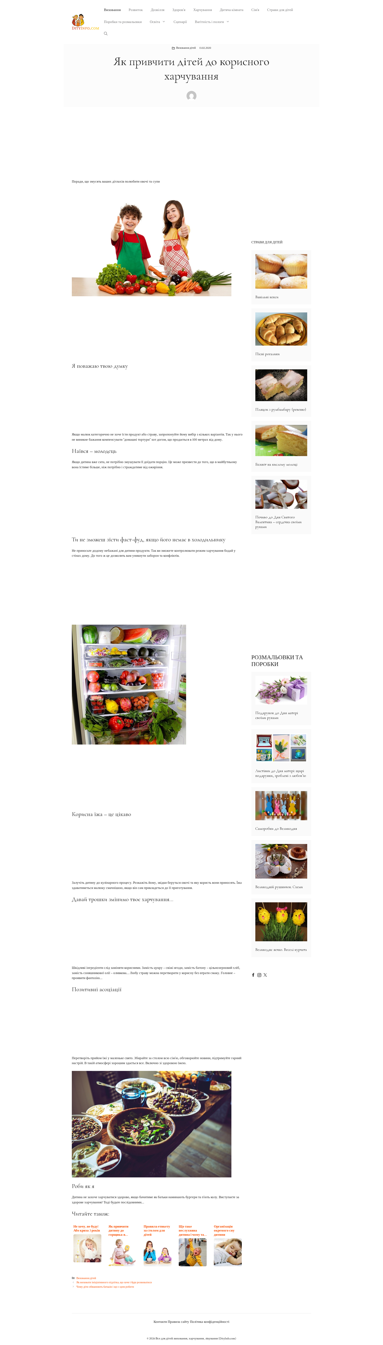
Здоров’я (178, 10)
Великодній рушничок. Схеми (279, 887)
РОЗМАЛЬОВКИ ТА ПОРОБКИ (277, 661)
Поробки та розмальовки (123, 22)
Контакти (160, 1322)
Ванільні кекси (266, 297)
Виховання (112, 10)
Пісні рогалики (267, 354)
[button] (106, 34)
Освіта (155, 22)
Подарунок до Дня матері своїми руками (276, 715)
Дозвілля (157, 10)
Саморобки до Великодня (276, 828)
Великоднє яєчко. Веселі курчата (281, 949)
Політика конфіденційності (209, 1322)
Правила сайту (178, 1322)
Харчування (202, 10)
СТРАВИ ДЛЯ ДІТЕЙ (266, 242)
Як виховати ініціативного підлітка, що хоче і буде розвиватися (114, 1282)
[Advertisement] (157, 150)
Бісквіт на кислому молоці (276, 464)
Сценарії (180, 22)
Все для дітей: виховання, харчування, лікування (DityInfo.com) (196, 1338)
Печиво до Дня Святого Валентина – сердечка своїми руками (278, 522)
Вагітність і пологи (209, 22)
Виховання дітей (186, 48)
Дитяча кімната (231, 10)
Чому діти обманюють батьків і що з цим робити (105, 1287)
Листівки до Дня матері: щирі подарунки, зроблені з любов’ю (280, 773)
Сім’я (255, 10)
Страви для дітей (280, 10)
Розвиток (136, 10)
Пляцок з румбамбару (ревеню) (280, 409)
